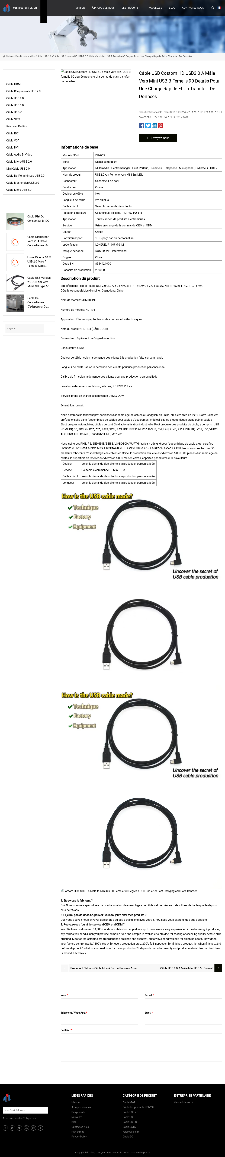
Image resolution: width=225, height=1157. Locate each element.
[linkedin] (12, 1128)
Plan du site (78, 1131)
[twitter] (19, 1128)
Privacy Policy (79, 1136)
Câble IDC (12, 133)
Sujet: (149, 1012)
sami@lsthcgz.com (140, 1152)
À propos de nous (103, 7)
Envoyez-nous (160, 138)
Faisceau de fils (16, 126)
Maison (80, 7)
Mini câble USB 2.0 (41, 56)
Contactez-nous (193, 7)
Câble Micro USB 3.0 (18, 189)
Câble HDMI (13, 84)
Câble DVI (12, 147)
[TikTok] (40, 1128)
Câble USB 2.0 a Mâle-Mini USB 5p (181, 968)
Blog (172, 7)
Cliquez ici (30, 1118)
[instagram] (33, 1128)
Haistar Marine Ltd (184, 1102)
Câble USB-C (14, 112)
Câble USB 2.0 (15, 98)
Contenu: (66, 1030)
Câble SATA (13, 119)
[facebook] (5, 1128)
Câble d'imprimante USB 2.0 (23, 91)
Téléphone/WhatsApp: (74, 1012)
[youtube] (26, 1128)
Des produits (130, 7)
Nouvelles (155, 7)
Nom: (64, 995)
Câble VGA (12, 140)
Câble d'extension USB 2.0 (22, 182)
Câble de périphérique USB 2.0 (25, 175)
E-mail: (149, 995)
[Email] (43, 1110)
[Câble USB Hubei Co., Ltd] (20, 1097)
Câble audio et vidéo (19, 154)
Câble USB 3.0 (15, 105)
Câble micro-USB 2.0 (19, 161)
